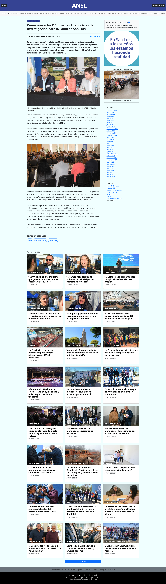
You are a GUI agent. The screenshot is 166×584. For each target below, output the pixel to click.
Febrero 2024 (111, 114)
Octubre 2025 (111, 156)
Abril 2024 (110, 118)
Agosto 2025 (111, 152)
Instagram (103, 570)
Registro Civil (111, 188)
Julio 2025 (110, 150)
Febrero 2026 (111, 164)
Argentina (80, 570)
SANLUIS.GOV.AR (158, 5)
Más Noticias (83, 561)
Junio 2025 (110, 147)
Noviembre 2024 (112, 133)
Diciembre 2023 (112, 110)
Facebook (95, 570)
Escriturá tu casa (112, 192)
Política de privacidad (90, 579)
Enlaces (72, 570)
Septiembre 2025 (112, 154)
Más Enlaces (111, 200)
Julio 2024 (110, 125)
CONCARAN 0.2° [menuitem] (112, 13)
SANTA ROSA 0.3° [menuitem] (93, 13)
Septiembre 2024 (112, 129)
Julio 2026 (110, 174)
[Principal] (4, 5)
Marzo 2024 (110, 116)
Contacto (88, 570)
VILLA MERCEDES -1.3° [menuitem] (25, 13)
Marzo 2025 (110, 141)
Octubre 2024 (111, 131)
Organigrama (70, 578)
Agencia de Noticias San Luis (60, 570)
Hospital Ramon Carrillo (114, 198)
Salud (30, 240)
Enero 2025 (110, 137)
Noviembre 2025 (112, 158)
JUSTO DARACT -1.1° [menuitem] (65, 13)
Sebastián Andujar (40, 240)
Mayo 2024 (110, 121)
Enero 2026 (110, 162)
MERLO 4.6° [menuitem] (35, 13)
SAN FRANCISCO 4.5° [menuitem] (123, 13)
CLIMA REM (6, 13)
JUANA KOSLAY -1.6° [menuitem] (53, 13)
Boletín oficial (96, 578)
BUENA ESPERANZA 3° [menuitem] (144, 13)
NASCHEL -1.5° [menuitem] (133, 13)
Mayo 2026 (110, 170)
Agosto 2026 (111, 176)
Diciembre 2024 (112, 135)
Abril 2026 (110, 168)
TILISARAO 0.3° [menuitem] (103, 13)
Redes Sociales (86, 578)
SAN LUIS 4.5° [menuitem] (14, 13)
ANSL (79, 5)
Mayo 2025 (110, 145)
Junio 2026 (110, 172)
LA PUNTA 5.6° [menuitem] (43, 13)
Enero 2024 (110, 112)
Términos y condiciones (76, 579)
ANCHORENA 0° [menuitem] (75, 13)
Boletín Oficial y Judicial (114, 190)
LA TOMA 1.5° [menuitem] (84, 13)
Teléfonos (78, 578)
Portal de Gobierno (113, 186)
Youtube (113, 570)
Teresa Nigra (53, 240)
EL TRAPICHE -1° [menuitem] (155, 13)
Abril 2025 (110, 143)
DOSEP (109, 196)
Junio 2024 (110, 123)
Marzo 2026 (110, 166)
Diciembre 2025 (112, 160)
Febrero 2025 (111, 139)
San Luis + (110, 194)
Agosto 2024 (111, 127)
